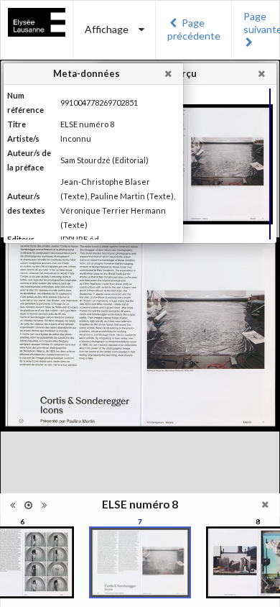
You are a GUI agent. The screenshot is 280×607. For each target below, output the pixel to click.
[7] (140, 562)
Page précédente (193, 29)
